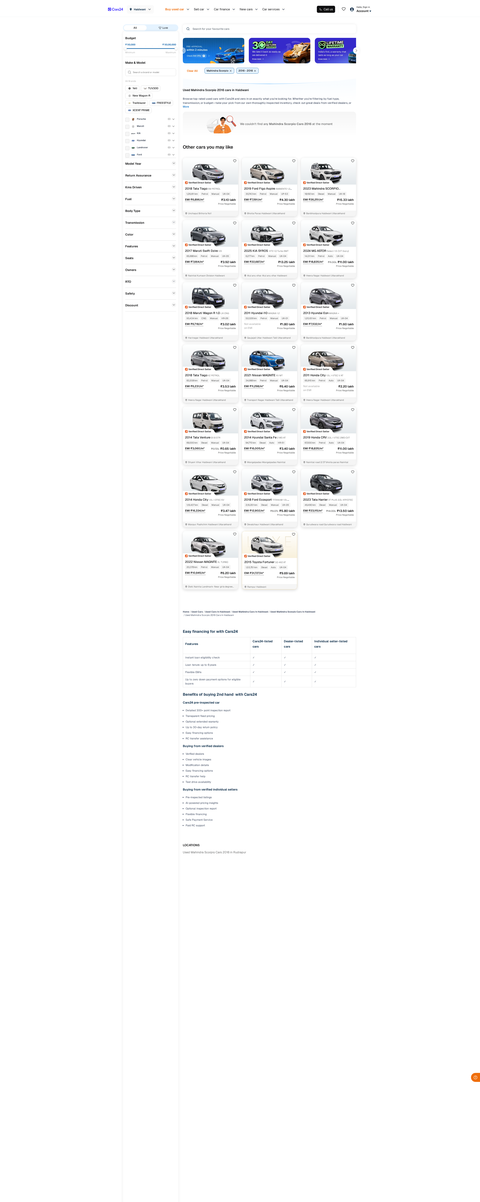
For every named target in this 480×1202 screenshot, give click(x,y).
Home (186, 611)
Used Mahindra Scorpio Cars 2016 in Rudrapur (214, 852)
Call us (328, 9)
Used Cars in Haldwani (217, 611)
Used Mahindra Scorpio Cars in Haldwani (292, 611)
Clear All (192, 71)
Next (356, 50)
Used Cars (197, 611)
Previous (182, 50)
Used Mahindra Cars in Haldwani (250, 611)
